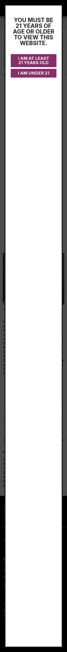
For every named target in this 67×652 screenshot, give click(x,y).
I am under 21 (33, 72)
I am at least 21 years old (33, 60)
